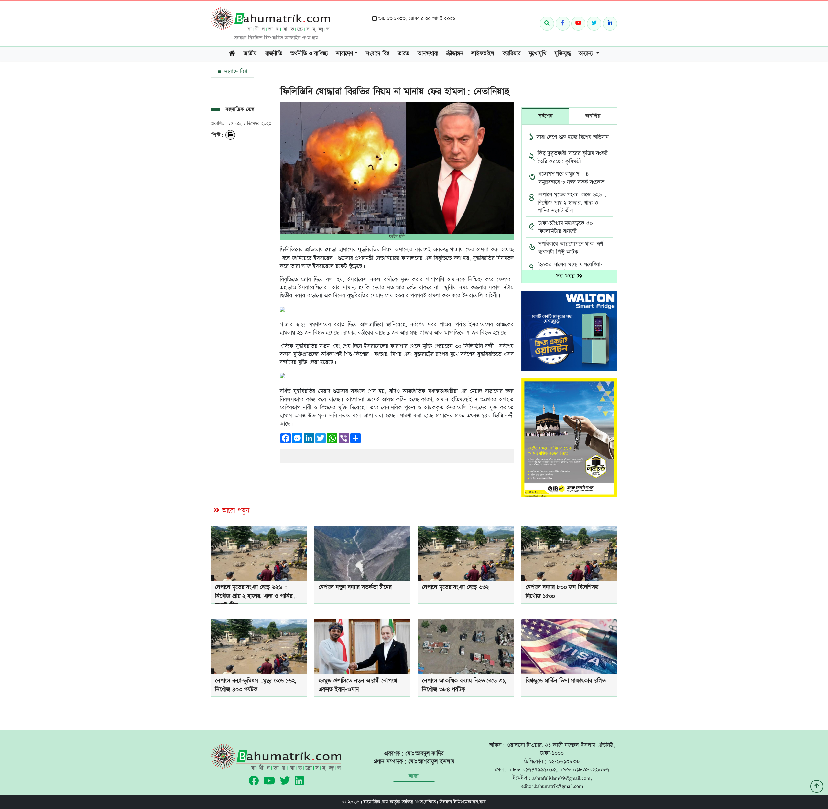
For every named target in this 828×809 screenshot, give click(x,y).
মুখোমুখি (537, 54)
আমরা (414, 776)
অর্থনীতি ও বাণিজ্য (309, 54)
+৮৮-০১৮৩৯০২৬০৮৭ (584, 770)
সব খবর (566, 276)
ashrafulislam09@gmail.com (561, 778)
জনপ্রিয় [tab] (592, 116)
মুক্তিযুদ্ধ (562, 54)
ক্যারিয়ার (512, 54)
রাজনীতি (273, 54)
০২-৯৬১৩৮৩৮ (564, 762)
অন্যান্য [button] (586, 54)
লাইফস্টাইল (482, 54)
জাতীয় (250, 54)
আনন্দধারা (428, 54)
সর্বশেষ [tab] (545, 116)
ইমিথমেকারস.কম (469, 802)
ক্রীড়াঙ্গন (454, 54)
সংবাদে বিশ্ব (377, 54)
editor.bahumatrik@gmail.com (552, 786)
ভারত (403, 54)
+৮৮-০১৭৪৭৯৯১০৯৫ (532, 770)
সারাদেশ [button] (344, 54)
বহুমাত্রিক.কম (375, 802)
